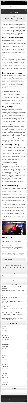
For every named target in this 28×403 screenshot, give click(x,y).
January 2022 (5, 364)
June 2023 (4, 350)
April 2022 (4, 357)
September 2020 (6, 380)
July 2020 (4, 384)
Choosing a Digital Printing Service (9, 251)
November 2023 (5, 339)
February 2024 (5, 333)
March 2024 (4, 330)
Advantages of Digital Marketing (9, 245)
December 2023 (5, 337)
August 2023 (5, 346)
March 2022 (4, 359)
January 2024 (5, 335)
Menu (4, 2)
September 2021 (5, 368)
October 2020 (5, 377)
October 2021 (5, 366)
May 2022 (4, 355)
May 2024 (4, 326)
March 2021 (4, 375)
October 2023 (5, 341)
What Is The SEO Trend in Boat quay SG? (11, 312)
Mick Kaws (14, 7)
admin (11, 20)
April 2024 (4, 328)
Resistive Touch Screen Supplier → (14, 265)
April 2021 (4, 373)
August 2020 (5, 382)
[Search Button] (26, 10)
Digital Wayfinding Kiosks (14, 18)
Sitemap (16, 4)
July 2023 (4, 348)
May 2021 (4, 371)
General (14, 16)
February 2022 (5, 362)
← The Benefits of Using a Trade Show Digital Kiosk (14, 267)
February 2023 (5, 353)
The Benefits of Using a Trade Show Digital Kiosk (12, 239)
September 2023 (6, 344)
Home (11, 4)
